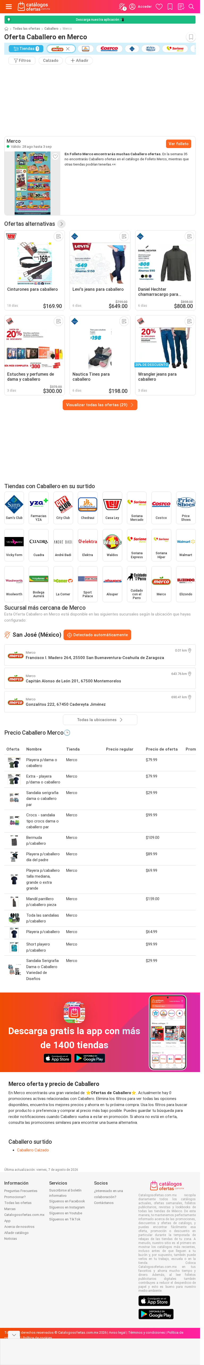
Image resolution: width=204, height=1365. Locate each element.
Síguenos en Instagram (67, 1207)
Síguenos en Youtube (65, 1213)
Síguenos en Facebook (67, 1201)
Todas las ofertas (26, 29)
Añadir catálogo (16, 1233)
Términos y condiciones (146, 1332)
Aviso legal (117, 1332)
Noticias (10, 1239)
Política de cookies (37, 1338)
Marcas (10, 1209)
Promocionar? (15, 1197)
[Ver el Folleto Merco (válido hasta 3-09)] (32, 183)
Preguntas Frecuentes (20, 1191)
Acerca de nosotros (19, 1227)
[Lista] (181, 6)
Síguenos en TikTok (64, 1219)
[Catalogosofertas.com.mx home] (34, 7)
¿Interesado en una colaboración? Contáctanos (108, 1197)
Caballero (51, 29)
